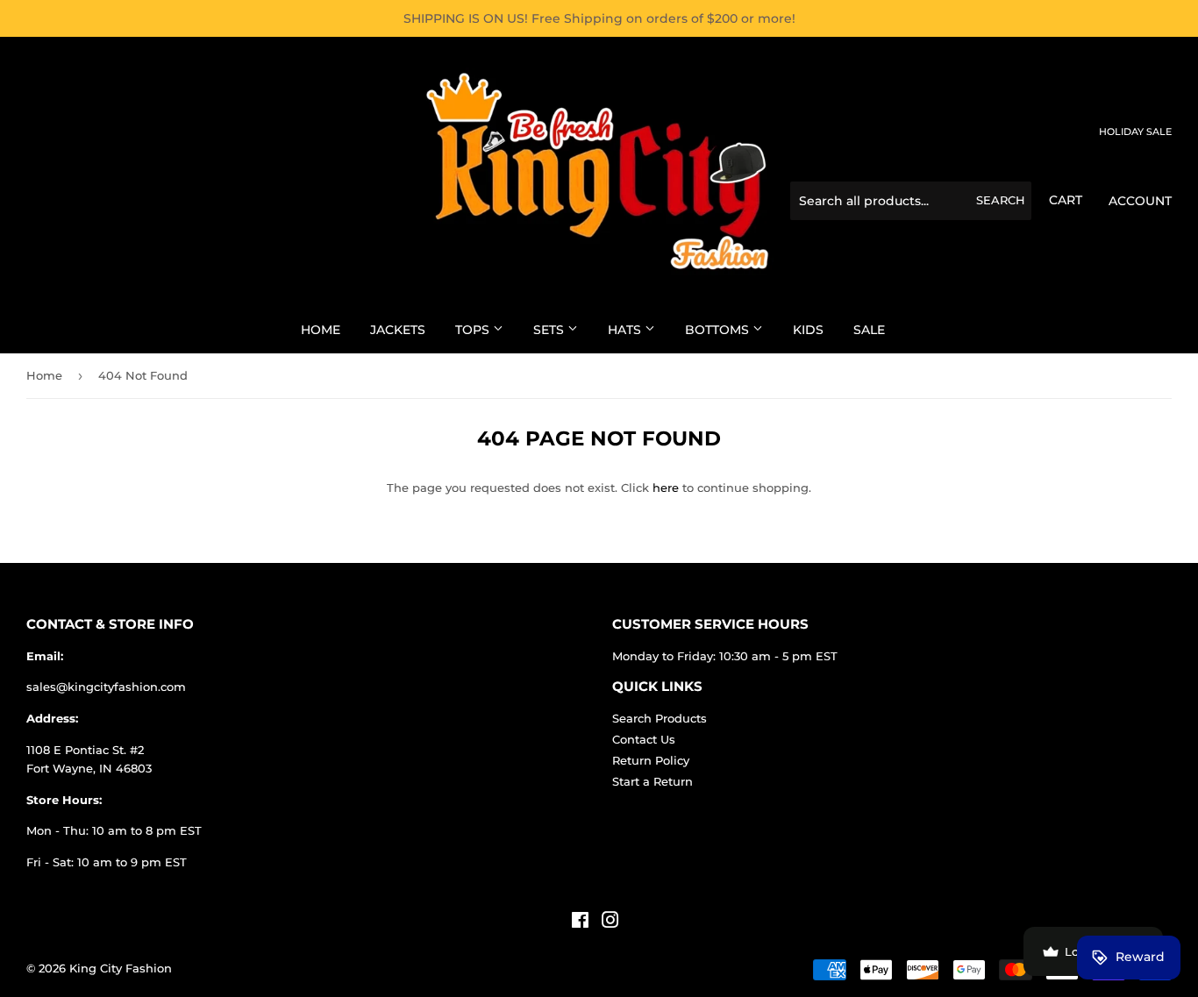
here (665, 488)
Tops (474, 330)
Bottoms (718, 330)
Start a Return (652, 781)
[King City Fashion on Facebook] (580, 922)
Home (320, 330)
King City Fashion (120, 968)
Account (1140, 201)
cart (1065, 200)
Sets (550, 330)
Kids (808, 330)
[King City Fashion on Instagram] (610, 922)
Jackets (397, 330)
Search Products (659, 718)
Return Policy (650, 760)
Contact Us (643, 739)
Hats (626, 330)
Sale (869, 330)
